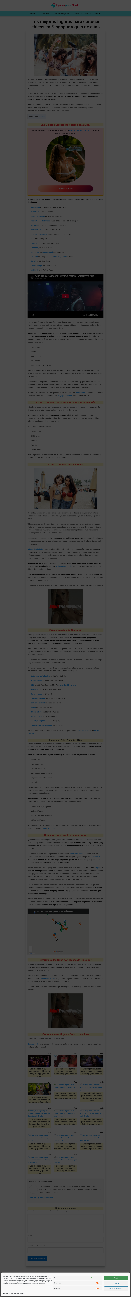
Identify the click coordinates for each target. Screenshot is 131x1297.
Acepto (116, 1278)
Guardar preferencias (116, 1288)
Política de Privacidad (19, 1293)
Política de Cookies (8, 1293)
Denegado (116, 1283)
